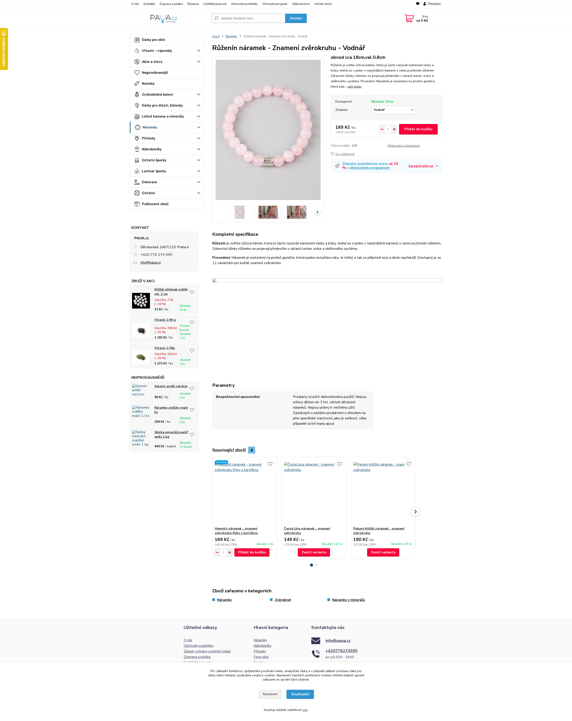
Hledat (296, 18)
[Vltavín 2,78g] (141, 357)
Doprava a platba (171, 4)
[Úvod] (169, 18)
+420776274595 (342, 651)
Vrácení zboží (323, 4)
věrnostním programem (370, 167)
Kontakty (149, 4)
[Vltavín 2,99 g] (141, 330)
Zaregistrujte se (420, 166)
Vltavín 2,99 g (165, 320)
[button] (311, 565)
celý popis (354, 86)
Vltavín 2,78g (164, 348)
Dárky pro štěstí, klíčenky (162, 105)
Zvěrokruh (283, 600)
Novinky (148, 83)
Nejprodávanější (155, 72)
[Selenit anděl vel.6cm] (141, 393)
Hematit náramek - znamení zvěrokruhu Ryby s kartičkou (236, 530)
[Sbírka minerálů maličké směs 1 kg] (141, 440)
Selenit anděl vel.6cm (170, 386)
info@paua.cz (151, 262)
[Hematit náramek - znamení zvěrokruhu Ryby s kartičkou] (245, 491)
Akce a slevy (152, 61)
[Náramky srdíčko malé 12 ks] (141, 416)
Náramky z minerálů (348, 600)
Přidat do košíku (418, 129)
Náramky (150, 127)
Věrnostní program (274, 4)
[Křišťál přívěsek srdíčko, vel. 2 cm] (141, 300)
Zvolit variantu (313, 552)
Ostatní (148, 193)
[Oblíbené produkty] (417, 4)
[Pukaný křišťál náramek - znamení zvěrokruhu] (383, 491)
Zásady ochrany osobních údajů (207, 651)
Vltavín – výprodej (157, 50)
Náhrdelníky (152, 149)
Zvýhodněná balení (157, 94)
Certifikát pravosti (215, 4)
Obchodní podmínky (244, 4)
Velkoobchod (300, 4)
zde (305, 710)
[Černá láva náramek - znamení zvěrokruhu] (314, 491)
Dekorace (149, 182)
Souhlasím (300, 694)
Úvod (215, 36)
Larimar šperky (154, 171)
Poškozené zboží (155, 204)
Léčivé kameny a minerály (163, 116)
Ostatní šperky (154, 160)
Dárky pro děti (153, 40)
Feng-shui (261, 657)
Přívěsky (148, 138)
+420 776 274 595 (156, 254)
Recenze (193, 4)
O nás (135, 4)
